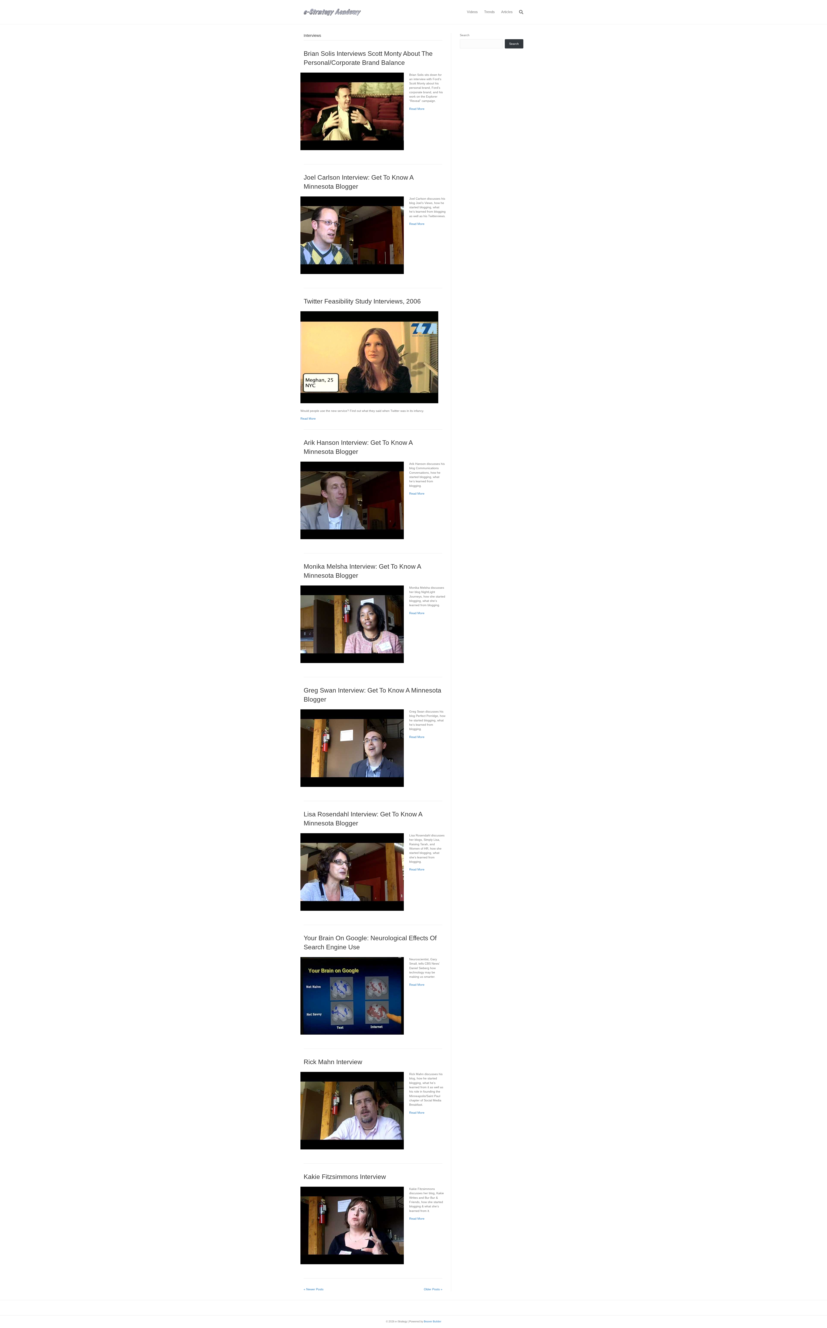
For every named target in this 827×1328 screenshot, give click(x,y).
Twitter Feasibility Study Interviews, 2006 (362, 301)
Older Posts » (433, 1289)
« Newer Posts (313, 1289)
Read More (416, 109)
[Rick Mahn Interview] (352, 1110)
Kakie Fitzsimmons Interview (345, 1176)
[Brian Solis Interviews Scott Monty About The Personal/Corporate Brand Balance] (352, 111)
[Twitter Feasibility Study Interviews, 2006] (369, 357)
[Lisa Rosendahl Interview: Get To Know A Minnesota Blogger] (352, 871)
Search (464, 35)
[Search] (519, 12)
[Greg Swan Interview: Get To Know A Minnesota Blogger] (352, 748)
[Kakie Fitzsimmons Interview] (352, 1225)
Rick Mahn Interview (333, 1061)
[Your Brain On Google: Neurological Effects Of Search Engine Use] (352, 995)
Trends (489, 12)
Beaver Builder (432, 1321)
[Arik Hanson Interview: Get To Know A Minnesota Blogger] (352, 500)
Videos (472, 12)
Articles (507, 12)
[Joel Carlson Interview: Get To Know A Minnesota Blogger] (352, 235)
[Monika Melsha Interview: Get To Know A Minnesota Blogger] (352, 624)
